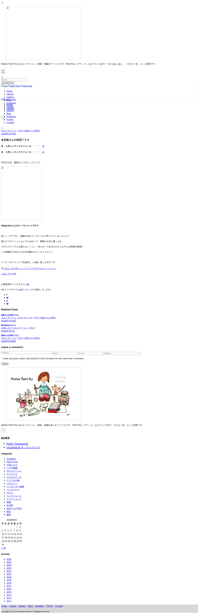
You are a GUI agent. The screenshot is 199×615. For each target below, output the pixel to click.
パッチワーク (12, 489)
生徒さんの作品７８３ (10, 315)
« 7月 (3, 548)
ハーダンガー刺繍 (15, 486)
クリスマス (11, 474)
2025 (8, 562)
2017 (8, 586)
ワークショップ (14, 499)
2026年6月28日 (8, 341)
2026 (8, 559)
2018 (8, 583)
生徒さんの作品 (32, 130)
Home (4, 606)
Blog (30, 606)
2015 (8, 591)
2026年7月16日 (8, 320)
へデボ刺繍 (11, 467)
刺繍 (8, 502)
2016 (8, 588)
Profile (49, 606)
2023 (8, 568)
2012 (8, 600)
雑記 (8, 511)
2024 (8, 565)
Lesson (12, 606)
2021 (8, 574)
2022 (8, 571)
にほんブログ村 (8, 273)
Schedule (11, 458)
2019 (8, 580)
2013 (8, 597)
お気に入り (6, 327)
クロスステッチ (24, 317)
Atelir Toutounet (17, 443)
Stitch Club (12, 461)
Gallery (22, 606)
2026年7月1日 (8, 330)
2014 (8, 594)
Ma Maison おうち (8, 325)
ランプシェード (14, 495)
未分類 (9, 505)
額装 (8, 514)
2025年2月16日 (8, 133)
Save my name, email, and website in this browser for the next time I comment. (44, 358)
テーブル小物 (12, 480)
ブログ (20, 130)
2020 (8, 577)
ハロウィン (11, 483)
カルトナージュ (8, 130)
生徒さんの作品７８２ (10, 335)
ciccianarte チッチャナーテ (23, 447)
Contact (59, 606)
